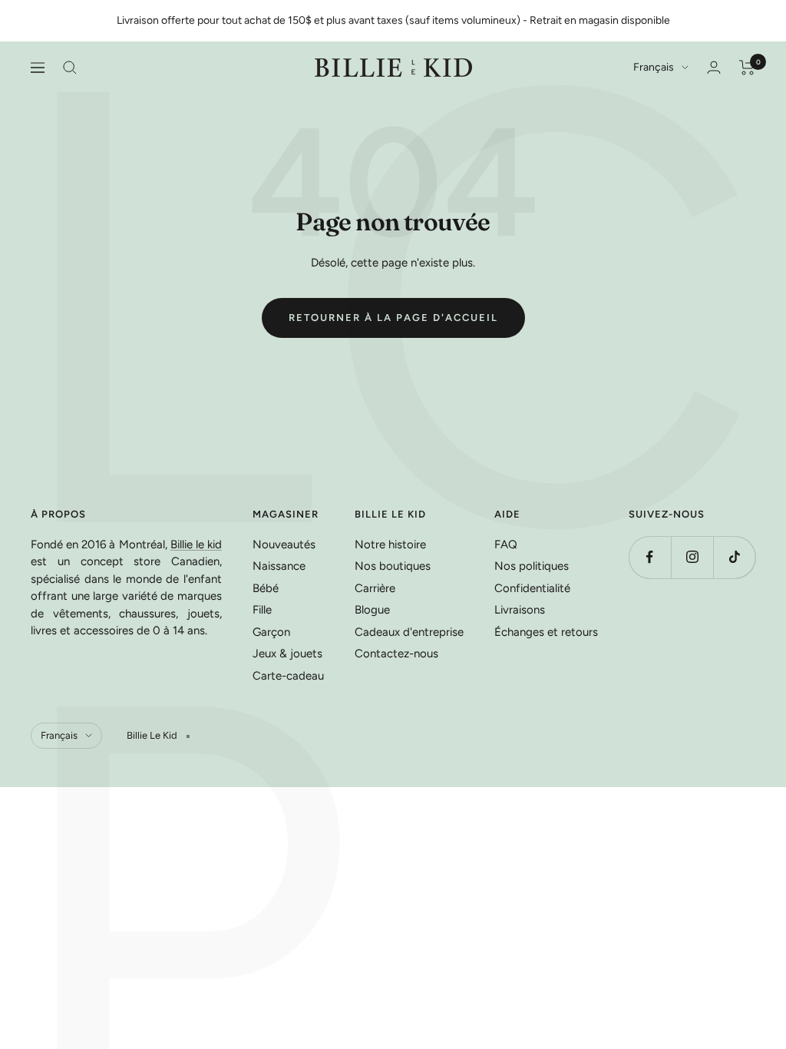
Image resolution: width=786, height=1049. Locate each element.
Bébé (266, 588)
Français (653, 67)
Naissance (279, 566)
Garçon (271, 632)
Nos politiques (531, 566)
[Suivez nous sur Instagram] (692, 557)
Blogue (372, 610)
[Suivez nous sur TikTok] (734, 557)
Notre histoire (390, 544)
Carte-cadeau (288, 676)
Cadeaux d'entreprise (409, 632)
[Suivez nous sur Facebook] (650, 557)
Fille (262, 610)
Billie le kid (196, 544)
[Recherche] (70, 67)
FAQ (505, 544)
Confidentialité (532, 588)
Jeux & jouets (287, 653)
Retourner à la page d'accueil (393, 317)
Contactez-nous (396, 653)
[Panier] (747, 67)
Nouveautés (284, 544)
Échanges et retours (546, 632)
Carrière (375, 588)
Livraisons (519, 610)
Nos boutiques (393, 566)
